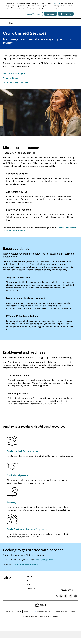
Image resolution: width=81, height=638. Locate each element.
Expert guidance (10, 78)
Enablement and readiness (15, 83)
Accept (50, 14)
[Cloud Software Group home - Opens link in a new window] (40, 606)
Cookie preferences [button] (61, 611)
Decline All (66, 14)
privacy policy (56, 4)
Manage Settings (32, 14)
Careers (8, 611)
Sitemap (72, 611)
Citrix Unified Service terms (22, 451)
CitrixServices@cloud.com (26, 564)
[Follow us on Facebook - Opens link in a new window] (66, 596)
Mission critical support (14, 73)
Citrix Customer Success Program (26, 529)
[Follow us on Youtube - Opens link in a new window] (76, 596)
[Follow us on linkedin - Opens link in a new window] (61, 596)
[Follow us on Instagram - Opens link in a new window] (71, 596)
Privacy (26, 611)
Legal (17, 611)
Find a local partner (18, 475)
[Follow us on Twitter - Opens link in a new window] (57, 596)
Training (11, 502)
